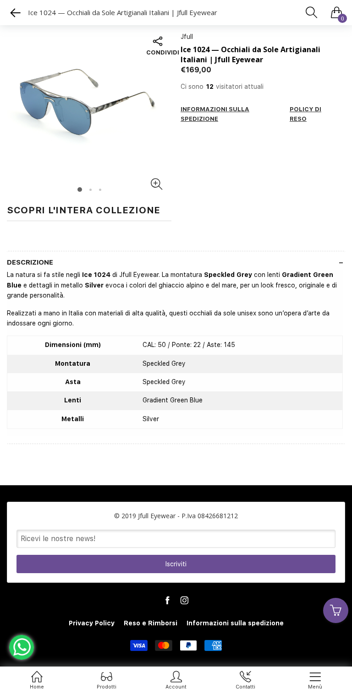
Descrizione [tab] (30, 262)
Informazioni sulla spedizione (235, 623)
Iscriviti (176, 564)
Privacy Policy (92, 623)
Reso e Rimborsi (150, 623)
